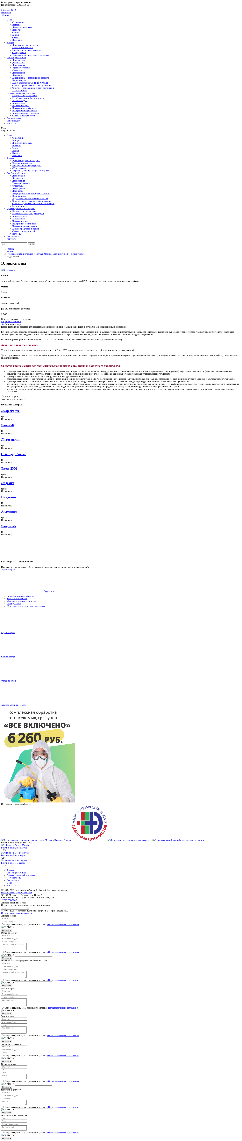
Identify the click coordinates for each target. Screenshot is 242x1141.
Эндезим (7, 483)
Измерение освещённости (24, 108)
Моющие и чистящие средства (26, 50)
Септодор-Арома (13, 454)
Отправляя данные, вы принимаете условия (41, 924)
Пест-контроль (19, 80)
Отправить (6, 930)
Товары (10, 42)
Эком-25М (9, 468)
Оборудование (19, 52)
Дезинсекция (18, 65)
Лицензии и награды (22, 27)
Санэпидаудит (13, 121)
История (16, 25)
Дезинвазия (17, 75)
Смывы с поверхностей (23, 115)
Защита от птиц (19, 90)
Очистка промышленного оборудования (31, 85)
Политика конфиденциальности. (16, 892)
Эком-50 (7, 425)
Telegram (5, 15)
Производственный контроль (21, 93)
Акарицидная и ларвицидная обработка (31, 78)
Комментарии (11, 396)
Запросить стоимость (11, 321)
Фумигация (17, 70)
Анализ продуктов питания (25, 113)
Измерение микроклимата (24, 110)
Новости (16, 30)
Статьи (15, 32)
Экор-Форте (10, 411)
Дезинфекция (18, 60)
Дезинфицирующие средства (26, 45)
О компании (18, 22)
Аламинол (9, 511)
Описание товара (13, 324)
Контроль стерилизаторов (24, 95)
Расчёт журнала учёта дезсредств (28, 98)
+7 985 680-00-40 (9, 900)
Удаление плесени (21, 67)
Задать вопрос (8, 569)
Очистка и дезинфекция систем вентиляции (33, 88)
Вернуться (48, 591)
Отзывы (16, 37)
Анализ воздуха (19, 100)
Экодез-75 (8, 526)
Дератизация (18, 62)
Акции (15, 35)
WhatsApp (6, 12)
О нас (9, 20)
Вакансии (17, 40)
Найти (31, 244)
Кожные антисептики (22, 47)
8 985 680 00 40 (8, 10)
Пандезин (8, 497)
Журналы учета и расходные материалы (31, 55)
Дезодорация (18, 73)
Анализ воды (18, 103)
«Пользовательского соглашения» (63, 924)
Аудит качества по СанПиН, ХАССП (30, 83)
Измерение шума (20, 105)
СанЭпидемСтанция (16, 57)
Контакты (11, 123)
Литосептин (10, 439)
